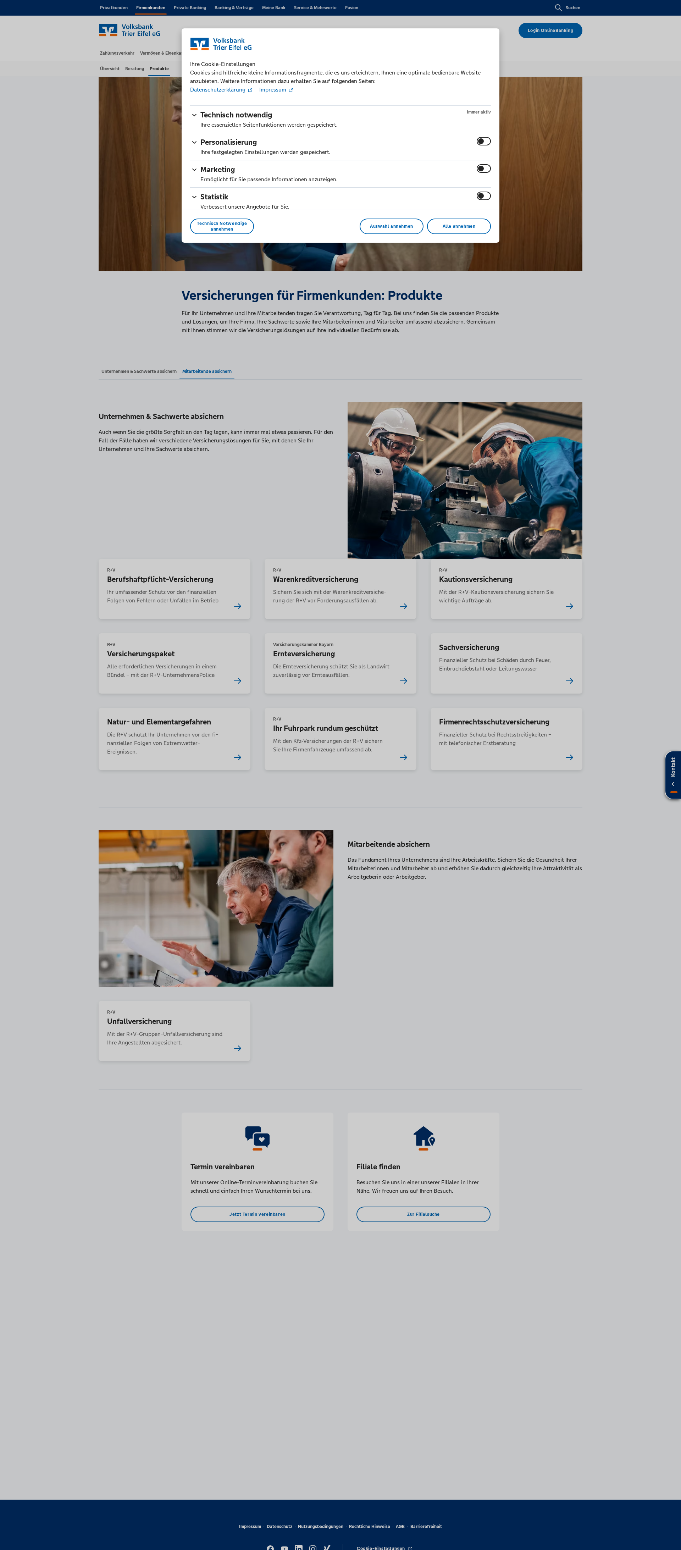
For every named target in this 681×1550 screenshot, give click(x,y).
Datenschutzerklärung (218, 89)
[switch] (484, 141)
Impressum (273, 89)
